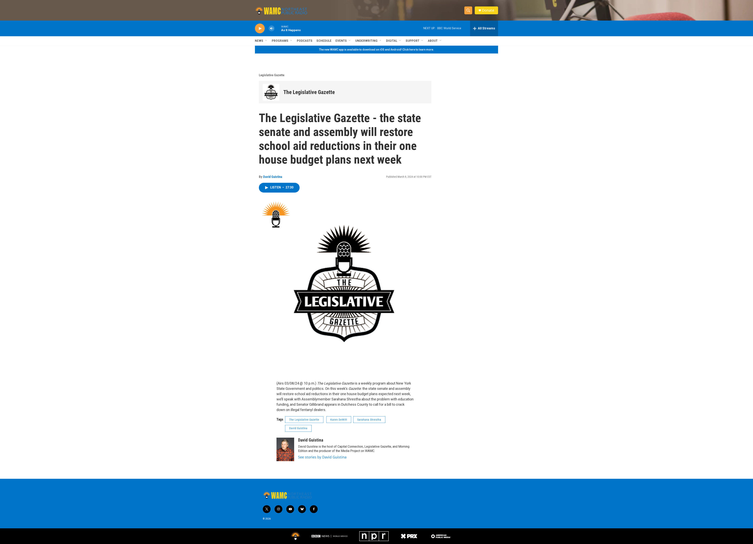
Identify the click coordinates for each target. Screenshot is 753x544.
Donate (488, 10)
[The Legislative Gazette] (271, 92)
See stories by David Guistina (322, 457)
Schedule (324, 40)
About (433, 40)
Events (341, 40)
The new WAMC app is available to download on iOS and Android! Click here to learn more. (376, 49)
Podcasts (305, 40)
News (259, 40)
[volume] (271, 28)
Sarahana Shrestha (369, 419)
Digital (391, 40)
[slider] (277, 28)
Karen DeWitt (338, 419)
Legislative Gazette (271, 75)
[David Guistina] (285, 449)
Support (412, 40)
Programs (280, 40)
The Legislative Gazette (309, 92)
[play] (260, 28)
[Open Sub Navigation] (266, 40)
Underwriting (366, 40)
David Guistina (272, 177)
